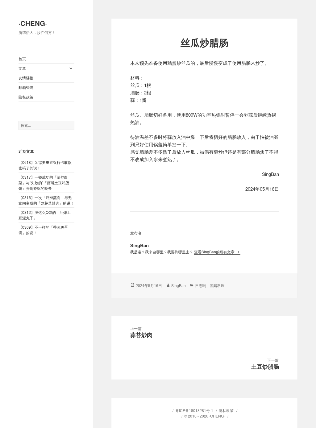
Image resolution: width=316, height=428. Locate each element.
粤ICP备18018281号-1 (194, 410)
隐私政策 (26, 96)
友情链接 (26, 77)
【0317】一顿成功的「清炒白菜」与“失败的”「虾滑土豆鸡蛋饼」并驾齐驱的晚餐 (44, 182)
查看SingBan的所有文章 (214, 251)
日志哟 (200, 285)
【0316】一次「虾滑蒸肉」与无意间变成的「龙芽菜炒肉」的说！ (46, 200)
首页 (22, 58)
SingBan (178, 285)
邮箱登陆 (26, 87)
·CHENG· (33, 23)
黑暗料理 (217, 285)
